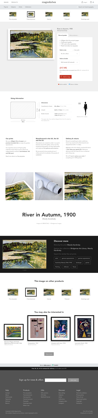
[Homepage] (49, 2)
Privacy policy (80, 395)
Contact (7, 393)
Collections (28, 7)
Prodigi (91, 411)
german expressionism (68, 258)
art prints (75, 46)
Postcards (25, 401)
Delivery (68, 147)
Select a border (64, 58)
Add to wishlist (63, 84)
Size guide (76, 50)
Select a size (69, 50)
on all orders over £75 (49, 368)
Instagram (61, 403)
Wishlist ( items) (45, 397)
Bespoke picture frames (18, 413)
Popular (6, 7)
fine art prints (21, 156)
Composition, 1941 (33, 343)
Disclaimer (79, 403)
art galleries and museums (51, 148)
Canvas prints (26, 397)
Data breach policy (81, 399)
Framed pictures (27, 395)
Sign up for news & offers (31, 380)
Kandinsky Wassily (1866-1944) (63, 262)
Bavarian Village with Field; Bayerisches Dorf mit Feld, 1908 (13, 342)
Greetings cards (27, 403)
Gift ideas (43, 395)
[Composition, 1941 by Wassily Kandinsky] (37, 328)
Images (6, 2)
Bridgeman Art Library (79, 248)
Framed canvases (28, 399)
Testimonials (8, 397)
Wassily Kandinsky (62, 30)
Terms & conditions (81, 393)
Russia (74, 267)
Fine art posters (27, 393)
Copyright (79, 401)
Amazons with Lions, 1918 (58, 343)
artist (56, 258)
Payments (8, 399)
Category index (63, 401)
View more (49, 354)
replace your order (79, 156)
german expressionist (84, 258)
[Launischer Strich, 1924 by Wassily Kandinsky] (84, 328)
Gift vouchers (44, 393)
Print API (85, 411)
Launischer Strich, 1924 (81, 343)
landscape (79, 262)
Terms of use (79, 397)
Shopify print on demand (86, 413)
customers (38, 155)
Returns (7, 403)
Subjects (13, 7)
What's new (26, 405)
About (7, 395)
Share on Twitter (74, 84)
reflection (66, 267)
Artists (20, 7)
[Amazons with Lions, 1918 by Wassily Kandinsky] (61, 329)
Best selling (62, 393)
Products (14, 2)
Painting (57, 267)
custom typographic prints (31, 413)
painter (87, 262)
